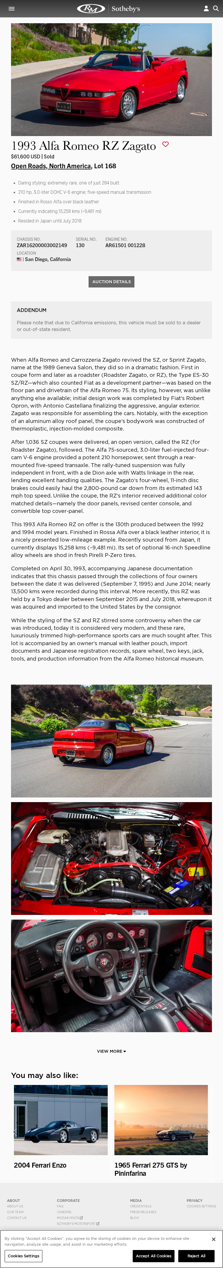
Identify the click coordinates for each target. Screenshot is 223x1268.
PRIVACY (195, 1200)
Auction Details (111, 281)
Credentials (140, 1206)
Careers (64, 1212)
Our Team (15, 1212)
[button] (206, 8)
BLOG (134, 1218)
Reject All (196, 1256)
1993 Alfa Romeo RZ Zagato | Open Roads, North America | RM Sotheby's (108, 8)
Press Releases (143, 1212)
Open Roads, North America (51, 165)
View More (110, 1051)
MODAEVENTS (68, 1218)
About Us (15, 1206)
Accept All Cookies (153, 1256)
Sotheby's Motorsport (76, 1223)
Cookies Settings (201, 1206)
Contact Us (16, 1218)
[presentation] (15, 1132)
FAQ (60, 1206)
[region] (111, 1249)
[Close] (213, 1239)
